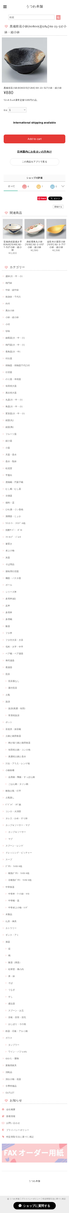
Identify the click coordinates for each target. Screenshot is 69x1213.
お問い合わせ (13, 1123)
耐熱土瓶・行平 (13, 790)
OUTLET (10, 1092)
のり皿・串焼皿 (13, 379)
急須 (8, 701)
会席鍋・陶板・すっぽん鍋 (21, 777)
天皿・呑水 (11, 454)
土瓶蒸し (10, 797)
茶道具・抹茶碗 (13, 729)
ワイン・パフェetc (17, 1051)
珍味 (8, 331)
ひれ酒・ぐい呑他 (14, 509)
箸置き (9, 543)
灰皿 (8, 557)
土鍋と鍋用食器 (13, 736)
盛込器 (11, 1003)
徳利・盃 (10, 502)
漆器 (8, 941)
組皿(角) (10, 427)
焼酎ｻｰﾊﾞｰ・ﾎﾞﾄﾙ (14, 530)
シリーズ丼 (11, 591)
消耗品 (9, 1072)
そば (10, 983)
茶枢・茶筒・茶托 (17, 1017)
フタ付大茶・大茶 (14, 640)
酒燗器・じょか (13, 516)
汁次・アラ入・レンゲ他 (18, 763)
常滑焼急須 (13, 715)
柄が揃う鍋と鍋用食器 (19, 742)
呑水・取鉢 (11, 461)
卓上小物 (10, 550)
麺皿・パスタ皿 (13, 578)
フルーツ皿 (11, 434)
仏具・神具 (11, 921)
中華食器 (10, 887)
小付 (8, 324)
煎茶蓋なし (13, 681)
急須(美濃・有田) (16, 708)
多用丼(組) (11, 598)
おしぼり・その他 (17, 1024)
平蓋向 (9, 475)
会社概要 (10, 1109)
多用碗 (9, 619)
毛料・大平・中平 (14, 646)
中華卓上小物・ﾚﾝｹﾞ (18, 907)
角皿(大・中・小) (14, 406)
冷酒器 (9, 495)
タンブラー (13, 1044)
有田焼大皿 (11, 386)
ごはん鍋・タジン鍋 (18, 784)
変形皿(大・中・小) (15, 413)
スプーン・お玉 (16, 1010)
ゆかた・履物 (12, 1058)
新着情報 (10, 1116)
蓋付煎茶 (12, 687)
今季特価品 (11, 1086)
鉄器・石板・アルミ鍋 (17, 1031)
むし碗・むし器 (13, 488)
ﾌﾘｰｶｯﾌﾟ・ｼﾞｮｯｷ (13, 537)
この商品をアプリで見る (34, 161)
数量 (6, 110)
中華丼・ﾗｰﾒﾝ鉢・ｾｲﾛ (18, 893)
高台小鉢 (10, 310)
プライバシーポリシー (17, 1130)
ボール (9, 584)
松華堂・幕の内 (16, 969)
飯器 (8, 626)
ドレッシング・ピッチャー (19, 852)
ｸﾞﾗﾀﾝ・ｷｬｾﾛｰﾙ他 (14, 866)
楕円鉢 (9, 283)
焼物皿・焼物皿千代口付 (18, 365)
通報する (58, 207)
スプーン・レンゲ (14, 845)
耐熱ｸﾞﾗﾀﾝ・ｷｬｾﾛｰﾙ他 (18, 873)
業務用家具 (11, 1065)
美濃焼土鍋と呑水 (17, 756)
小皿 (8, 447)
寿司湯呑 (10, 660)
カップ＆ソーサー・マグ (18, 825)
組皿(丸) (10, 420)
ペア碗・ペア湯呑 (14, 653)
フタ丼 (9, 633)
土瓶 (8, 694)
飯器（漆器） (15, 962)
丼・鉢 (11, 976)
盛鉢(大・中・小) (14, 276)
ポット (9, 722)
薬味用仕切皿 (12, 571)
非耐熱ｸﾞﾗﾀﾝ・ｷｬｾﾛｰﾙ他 (19, 880)
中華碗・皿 (13, 900)
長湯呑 (9, 667)
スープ (9, 859)
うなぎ (11, 989)
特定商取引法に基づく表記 (20, 1136)
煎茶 (8, 674)
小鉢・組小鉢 (12, 317)
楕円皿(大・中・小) (15, 344)
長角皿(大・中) (13, 351)
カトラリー (11, 928)
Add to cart (35, 138)
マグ (10, 838)
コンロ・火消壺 (13, 811)
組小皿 (9, 440)
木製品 (9, 914)
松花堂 (9, 468)
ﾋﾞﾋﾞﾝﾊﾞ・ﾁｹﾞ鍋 (13, 804)
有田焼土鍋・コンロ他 (19, 749)
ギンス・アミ (12, 934)
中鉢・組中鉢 (12, 290)
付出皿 (9, 358)
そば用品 (10, 564)
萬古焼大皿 (11, 392)
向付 (8, 303)
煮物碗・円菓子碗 (14, 482)
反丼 (8, 605)
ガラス (9, 1037)
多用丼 (9, 612)
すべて (11, 186)
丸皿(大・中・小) (14, 399)
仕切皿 (9, 372)
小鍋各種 (10, 770)
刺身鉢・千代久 (13, 296)
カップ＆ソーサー (17, 832)
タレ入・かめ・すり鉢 (17, 818)
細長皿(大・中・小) (15, 337)
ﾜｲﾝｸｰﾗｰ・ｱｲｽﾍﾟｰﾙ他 (15, 523)
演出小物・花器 (13, 1079)
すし (10, 996)
